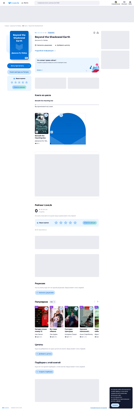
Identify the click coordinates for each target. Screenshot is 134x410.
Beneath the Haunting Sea (44, 101)
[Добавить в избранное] (94, 33)
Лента (26, 3)
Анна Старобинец (86, 334)
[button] (19, 45)
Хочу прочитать (17, 66)
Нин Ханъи (39, 334)
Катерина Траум (71, 334)
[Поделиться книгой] (97, 33)
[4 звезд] (22, 82)
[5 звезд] (26, 82)
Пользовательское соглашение (98, 408)
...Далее (118, 401)
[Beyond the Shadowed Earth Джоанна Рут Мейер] (56, 123)
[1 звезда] (11, 82)
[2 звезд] (15, 82)
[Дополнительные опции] (29, 65)
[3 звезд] (19, 82)
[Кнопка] (46, 115)
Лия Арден (54, 334)
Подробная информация (44, 51)
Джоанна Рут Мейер (41, 40)
